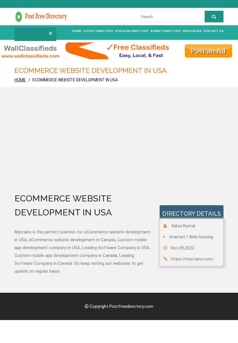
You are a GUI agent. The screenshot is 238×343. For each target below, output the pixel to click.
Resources (192, 31)
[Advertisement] (119, 148)
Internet (177, 237)
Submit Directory (165, 31)
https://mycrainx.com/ (192, 259)
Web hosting (201, 237)
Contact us (213, 31)
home (20, 80)
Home (76, 31)
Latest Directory (98, 31)
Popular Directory (132, 31)
